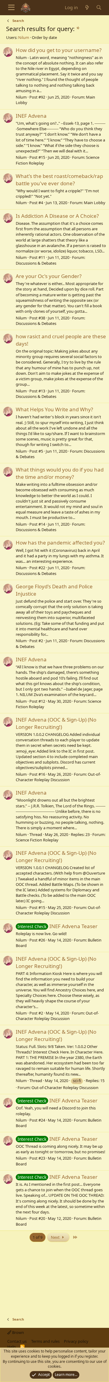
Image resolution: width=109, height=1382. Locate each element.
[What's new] (87, 7)
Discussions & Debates (36, 263)
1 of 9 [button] (37, 1237)
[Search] (99, 7)
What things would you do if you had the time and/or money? (60, 473)
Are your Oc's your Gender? (48, 276)
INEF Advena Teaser (57, 926)
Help (11, 1346)
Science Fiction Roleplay (37, 840)
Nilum (23, 37)
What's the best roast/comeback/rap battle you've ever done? (59, 179)
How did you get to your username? (58, 50)
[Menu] (11, 7)
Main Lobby (94, 202)
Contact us (17, 1341)
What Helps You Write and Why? (54, 409)
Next (56, 1237)
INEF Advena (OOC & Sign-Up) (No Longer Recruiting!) (56, 723)
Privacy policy (76, 1341)
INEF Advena (31, 115)
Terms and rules (45, 1341)
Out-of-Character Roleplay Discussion (58, 776)
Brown (17, 1332)
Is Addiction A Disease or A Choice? (57, 215)
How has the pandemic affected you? (60, 542)
